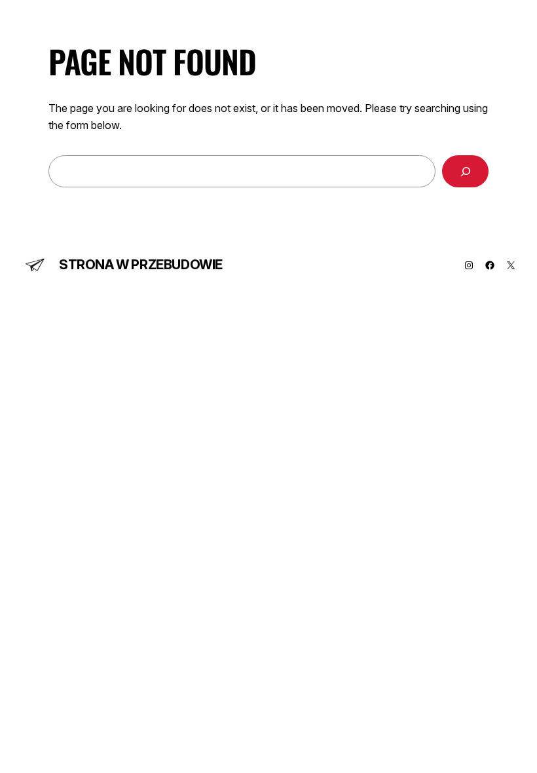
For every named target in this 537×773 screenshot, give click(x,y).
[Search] (465, 171)
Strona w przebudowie (141, 265)
